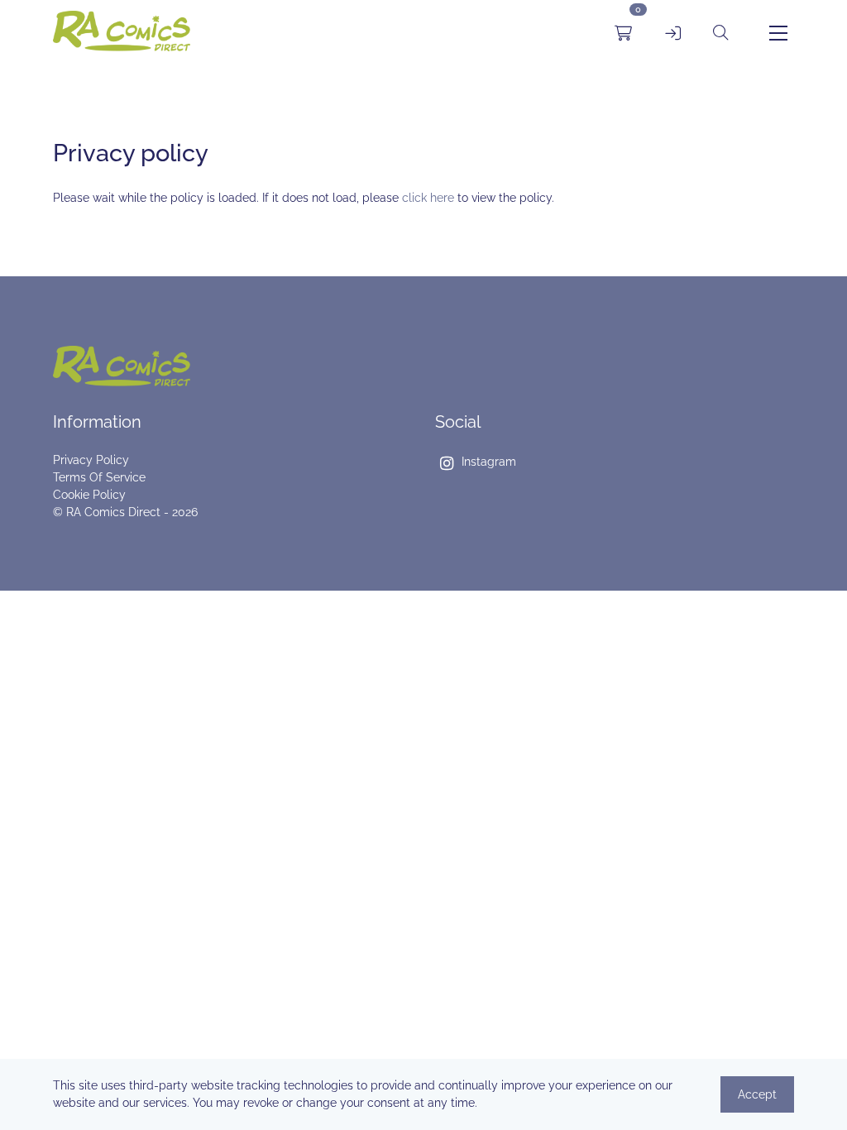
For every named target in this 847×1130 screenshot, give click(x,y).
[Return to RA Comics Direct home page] (232, 366)
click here (428, 197)
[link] (121, 33)
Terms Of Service (99, 477)
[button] (720, 33)
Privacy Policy (91, 460)
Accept (757, 1094)
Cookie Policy (89, 494)
